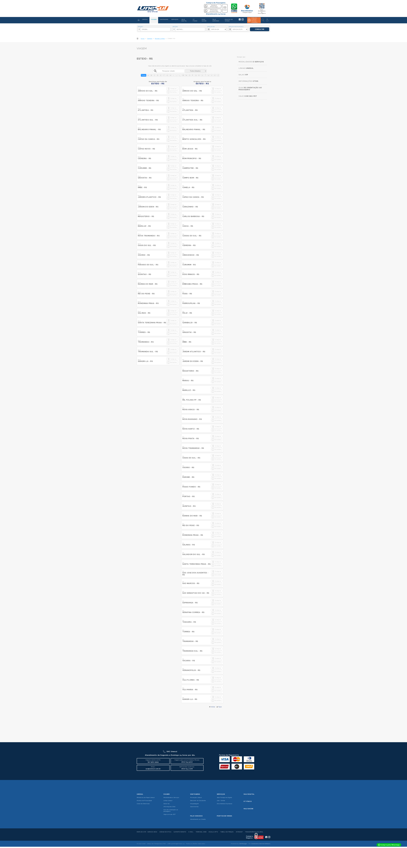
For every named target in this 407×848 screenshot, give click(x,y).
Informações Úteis (169, 806)
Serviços (221, 794)
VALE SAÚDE (204, 20)
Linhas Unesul (167, 800)
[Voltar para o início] (153, 8)
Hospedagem (194, 803)
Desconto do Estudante (198, 800)
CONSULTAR (259, 29)
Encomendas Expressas (224, 803)
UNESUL (145, 19)
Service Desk (152, 832)
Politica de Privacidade (144, 800)
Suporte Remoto (180, 832)
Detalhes (173, 92)
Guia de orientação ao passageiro (170, 810)
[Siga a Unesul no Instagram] (243, 20)
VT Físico (248, 801)
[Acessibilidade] (267, 20)
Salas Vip (166, 803)
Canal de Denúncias (143, 803)
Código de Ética (165, 832)
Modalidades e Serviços (171, 797)
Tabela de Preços (226, 832)
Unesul (140, 794)
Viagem (166, 794)
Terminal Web (201, 832)
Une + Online (221, 800)
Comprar (173, 88)
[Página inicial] (138, 20)
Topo (220, 707)
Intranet (239, 832)
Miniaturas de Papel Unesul (146, 797)
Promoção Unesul (196, 797)
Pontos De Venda (224, 816)
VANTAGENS (164, 19)
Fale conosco (196, 816)
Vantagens (195, 794)
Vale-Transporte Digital (224, 797)
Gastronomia (194, 806)
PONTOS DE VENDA (229, 20)
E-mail (191, 832)
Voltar (213, 707)
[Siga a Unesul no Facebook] (240, 20)
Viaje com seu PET (169, 814)
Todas (143, 75)
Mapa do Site (141, 832)
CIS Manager (243, 843)
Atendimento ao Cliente (198, 819)
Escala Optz (213, 832)
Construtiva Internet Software (260, 843)
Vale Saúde (248, 808)
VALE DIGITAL (184, 20)
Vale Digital (249, 794)
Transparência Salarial (254, 832)
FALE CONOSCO (216, 20)
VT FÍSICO (195, 20)
